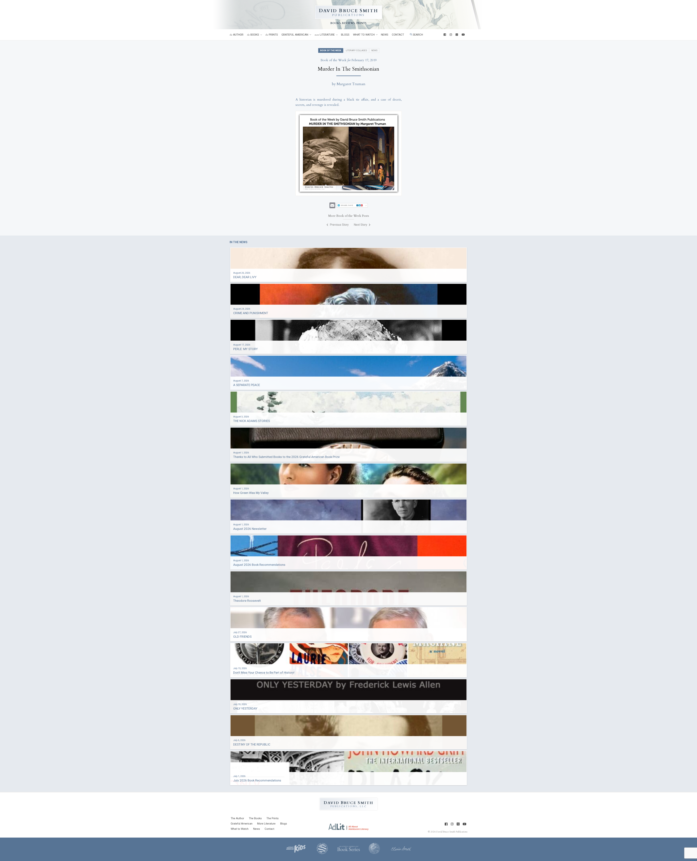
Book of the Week (330, 50)
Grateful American (295, 34)
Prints (271, 34)
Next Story (361, 224)
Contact (398, 34)
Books (253, 34)
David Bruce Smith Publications (451, 831)
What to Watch (364, 34)
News (384, 34)
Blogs (345, 34)
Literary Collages (356, 50)
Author (236, 34)
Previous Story (339, 224)
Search (417, 34)
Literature (325, 34)
